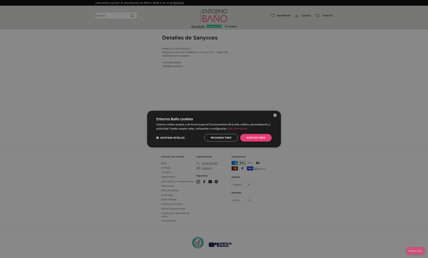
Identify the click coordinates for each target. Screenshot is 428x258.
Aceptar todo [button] (256, 137)
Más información (237, 128)
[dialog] (214, 129)
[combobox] (275, 115)
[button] (170, 138)
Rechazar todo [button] (221, 137)
